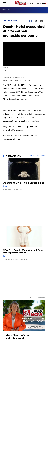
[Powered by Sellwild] (41, 298)
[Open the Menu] (4, 3)
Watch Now (41, 3)
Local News (10, 20)
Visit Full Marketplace (37, 155)
